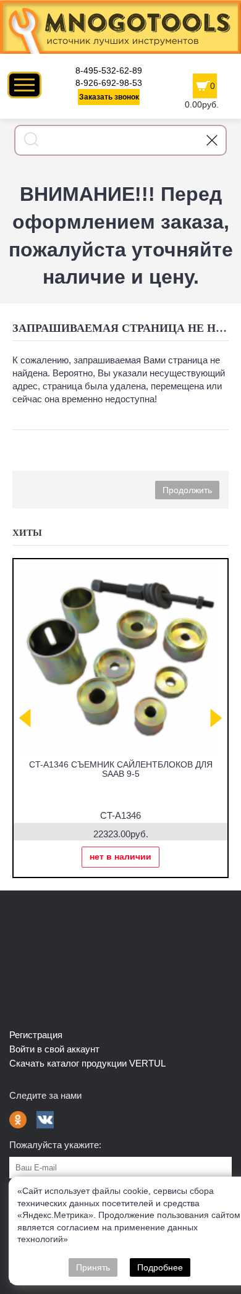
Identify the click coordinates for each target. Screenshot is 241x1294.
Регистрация (35, 1035)
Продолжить (187, 490)
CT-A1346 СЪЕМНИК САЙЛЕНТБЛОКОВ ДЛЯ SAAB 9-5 (121, 769)
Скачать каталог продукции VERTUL (87, 1063)
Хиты (27, 533)
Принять (93, 1267)
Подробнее (160, 1267)
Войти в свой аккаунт (54, 1049)
